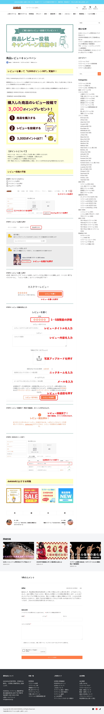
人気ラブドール (12, 14)
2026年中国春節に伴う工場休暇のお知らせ (49, 562)
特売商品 (31, 14)
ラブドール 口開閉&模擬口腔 (37, 696)
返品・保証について (85, 690)
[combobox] (88, 22)
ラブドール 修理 (59, 694)
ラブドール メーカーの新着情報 (87, 63)
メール (44, 616)
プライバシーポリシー (85, 696)
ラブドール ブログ (25, 62)
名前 (23, 616)
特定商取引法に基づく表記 (87, 698)
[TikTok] (100, 709)
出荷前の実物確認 (59, 681)
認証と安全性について (85, 694)
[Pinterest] (48, 513)
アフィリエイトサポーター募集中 (64, 698)
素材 (74, 14)
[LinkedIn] (64, 513)
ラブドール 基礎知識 (84, 66)
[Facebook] (14, 513)
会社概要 (82, 681)
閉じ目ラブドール (34, 690)
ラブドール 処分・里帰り (61, 690)
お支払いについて (59, 685)
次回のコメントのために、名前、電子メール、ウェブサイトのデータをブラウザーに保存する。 (46, 642)
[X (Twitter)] (31, 513)
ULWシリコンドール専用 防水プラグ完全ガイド (17, 562)
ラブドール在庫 (33, 683)
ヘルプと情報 (91, 14)
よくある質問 (58, 696)
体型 (60, 14)
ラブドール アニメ (34, 692)
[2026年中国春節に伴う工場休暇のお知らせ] (51, 550)
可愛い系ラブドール (34, 694)
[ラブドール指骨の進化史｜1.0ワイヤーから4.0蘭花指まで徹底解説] (85, 550)
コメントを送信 (52, 657)
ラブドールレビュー (85, 687)
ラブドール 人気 (33, 685)
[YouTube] (96, 709)
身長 (45, 14)
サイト (65, 616)
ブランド (38, 14)
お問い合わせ (83, 683)
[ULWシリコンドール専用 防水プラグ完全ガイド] (18, 550)
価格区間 (52, 14)
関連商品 (81, 14)
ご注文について (58, 687)
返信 (81, 588)
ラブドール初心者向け (84, 68)
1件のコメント (34, 62)
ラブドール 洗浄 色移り (61, 692)
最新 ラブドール (22, 14)
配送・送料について (85, 692)
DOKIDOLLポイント (60, 683)
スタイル (67, 14)
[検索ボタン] (77, 7)
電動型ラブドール (34, 687)
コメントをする (26, 624)
